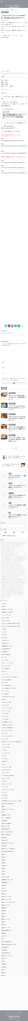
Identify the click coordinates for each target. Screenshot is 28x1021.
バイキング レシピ (5, 571)
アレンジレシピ (5, 565)
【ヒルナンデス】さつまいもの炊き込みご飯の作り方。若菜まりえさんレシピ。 (16, 418)
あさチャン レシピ (5, 545)
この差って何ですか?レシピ (19, 559)
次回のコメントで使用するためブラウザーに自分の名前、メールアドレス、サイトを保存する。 (13, 379)
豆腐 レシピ (13, 588)
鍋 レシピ (4, 590)
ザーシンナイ (4, 332)
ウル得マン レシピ (13, 565)
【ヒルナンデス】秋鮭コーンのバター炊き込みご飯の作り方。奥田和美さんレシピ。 (16, 439)
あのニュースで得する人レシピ (8, 551)
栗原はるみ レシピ (5, 585)
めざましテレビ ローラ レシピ (14, 562)
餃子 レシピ (21, 590)
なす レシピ (4, 562)
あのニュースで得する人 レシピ (8, 548)
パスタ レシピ (13, 571)
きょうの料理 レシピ (20, 557)
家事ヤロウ (12, 582)
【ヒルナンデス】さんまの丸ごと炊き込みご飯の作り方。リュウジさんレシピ (16, 407)
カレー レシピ (4, 568)
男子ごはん (20, 585)
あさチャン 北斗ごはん (15, 545)
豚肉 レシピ (20, 588)
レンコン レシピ (20, 574)
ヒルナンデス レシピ (6, 574)
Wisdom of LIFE (14, 7)
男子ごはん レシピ (5, 588)
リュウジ (13, 574)
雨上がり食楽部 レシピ (12, 590)
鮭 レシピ (4, 593)
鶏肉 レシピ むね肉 (18, 593)
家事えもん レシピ (21, 579)
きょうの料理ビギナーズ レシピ (8, 557)
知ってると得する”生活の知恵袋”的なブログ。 (14, 1014)
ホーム (7, 1012)
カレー (20, 565)
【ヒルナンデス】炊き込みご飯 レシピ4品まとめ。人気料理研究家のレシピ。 (16, 397)
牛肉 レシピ (13, 585)
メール (3, 367)
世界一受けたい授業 (6, 579)
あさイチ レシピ (21, 543)
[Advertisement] (14, 54)
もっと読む (14, 448)
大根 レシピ (14, 579)
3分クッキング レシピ (6, 543)
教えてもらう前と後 (20, 582)
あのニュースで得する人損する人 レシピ (9, 554)
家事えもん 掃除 (5, 582)
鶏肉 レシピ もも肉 (5, 596)
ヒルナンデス (10, 332)
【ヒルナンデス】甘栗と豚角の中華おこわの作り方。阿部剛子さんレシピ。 (16, 428)
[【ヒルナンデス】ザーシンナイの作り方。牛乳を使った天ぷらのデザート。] (15, 326)
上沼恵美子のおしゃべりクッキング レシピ (10, 576)
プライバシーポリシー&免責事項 (16, 1012)
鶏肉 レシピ (10, 593)
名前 (3, 362)
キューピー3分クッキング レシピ (15, 568)
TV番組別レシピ (5, 330)
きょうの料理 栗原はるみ (6, 559)
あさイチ (14, 543)
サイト (3, 373)
